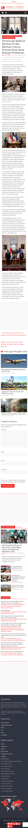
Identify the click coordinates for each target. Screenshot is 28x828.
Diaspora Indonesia (5, 633)
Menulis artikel (4, 751)
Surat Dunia (21, 553)
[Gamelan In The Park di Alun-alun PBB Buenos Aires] (14, 377)
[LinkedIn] (14, 823)
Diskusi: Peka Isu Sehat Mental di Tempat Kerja (18, 586)
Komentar (3, 429)
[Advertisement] (14, 315)
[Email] (8, 826)
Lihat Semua (19, 527)
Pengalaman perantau (6, 635)
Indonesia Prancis (17, 59)
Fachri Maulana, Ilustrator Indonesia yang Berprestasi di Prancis (13, 612)
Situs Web (3, 469)
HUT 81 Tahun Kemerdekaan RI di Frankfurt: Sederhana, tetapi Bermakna (13, 639)
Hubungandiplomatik (19, 57)
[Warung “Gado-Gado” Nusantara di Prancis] (6, 566)
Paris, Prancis (7, 55)
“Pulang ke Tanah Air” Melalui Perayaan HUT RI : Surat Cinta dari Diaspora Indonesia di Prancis (13, 606)
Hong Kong (5, 553)
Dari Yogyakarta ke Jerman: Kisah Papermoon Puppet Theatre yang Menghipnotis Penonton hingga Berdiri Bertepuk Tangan (12, 628)
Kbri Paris (14, 61)
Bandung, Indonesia (16, 581)
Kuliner (2, 617)
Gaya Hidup (13, 644)
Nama (3, 452)
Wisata (2, 727)
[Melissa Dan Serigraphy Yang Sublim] (14, 399)
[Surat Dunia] (2, 12)
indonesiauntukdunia (6, 61)
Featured (14, 36)
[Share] (11, 826)
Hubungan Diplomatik (19, 616)
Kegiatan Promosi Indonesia (12, 623)
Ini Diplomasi (11, 38)
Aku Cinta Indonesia (5, 642)
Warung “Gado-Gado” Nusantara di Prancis (17, 567)
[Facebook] (8, 823)
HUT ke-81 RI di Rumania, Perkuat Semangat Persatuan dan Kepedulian (12, 654)
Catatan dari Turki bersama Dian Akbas (10, 601)
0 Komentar (9, 57)
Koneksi (3, 749)
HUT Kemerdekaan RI (16, 603)
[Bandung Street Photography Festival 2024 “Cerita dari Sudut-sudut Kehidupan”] (6, 575)
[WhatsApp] (19, 823)
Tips (2, 730)
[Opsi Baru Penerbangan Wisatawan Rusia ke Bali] (14, 355)
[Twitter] (11, 823)
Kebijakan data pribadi (6, 754)
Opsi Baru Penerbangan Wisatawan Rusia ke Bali (13, 370)
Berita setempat (6, 36)
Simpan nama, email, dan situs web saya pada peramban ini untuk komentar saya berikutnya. (13, 481)
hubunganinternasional (7, 59)
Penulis (2, 744)
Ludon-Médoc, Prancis (17, 569)
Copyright (3, 756)
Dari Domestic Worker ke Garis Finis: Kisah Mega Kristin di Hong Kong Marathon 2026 (12, 548)
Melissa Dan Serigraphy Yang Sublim (14, 414)
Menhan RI (19, 61)
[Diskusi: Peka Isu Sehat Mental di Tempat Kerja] (6, 585)
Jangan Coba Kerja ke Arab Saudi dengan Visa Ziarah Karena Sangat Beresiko (12, 344)
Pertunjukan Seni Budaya (10, 617)
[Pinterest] (16, 823)
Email (3, 460)
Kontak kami (4, 746)
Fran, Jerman (15, 588)
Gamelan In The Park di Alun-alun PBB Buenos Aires (13, 392)
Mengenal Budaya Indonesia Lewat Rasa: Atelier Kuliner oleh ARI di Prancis (13, 648)
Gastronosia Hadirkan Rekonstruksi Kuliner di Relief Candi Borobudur (14, 620)
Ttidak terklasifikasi (5, 610)
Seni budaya (4, 735)
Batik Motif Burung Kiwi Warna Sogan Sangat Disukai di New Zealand (13, 334)
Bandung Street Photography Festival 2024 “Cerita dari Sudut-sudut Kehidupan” (18, 578)
